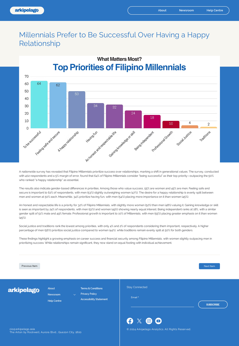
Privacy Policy (89, 293)
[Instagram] (149, 321)
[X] (139, 321)
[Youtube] (158, 321)
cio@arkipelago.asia (22, 329)
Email (135, 297)
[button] (180, 10)
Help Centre (54, 300)
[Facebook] (130, 321)
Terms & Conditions (92, 288)
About (51, 288)
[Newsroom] (74, 295)
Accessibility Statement (94, 299)
